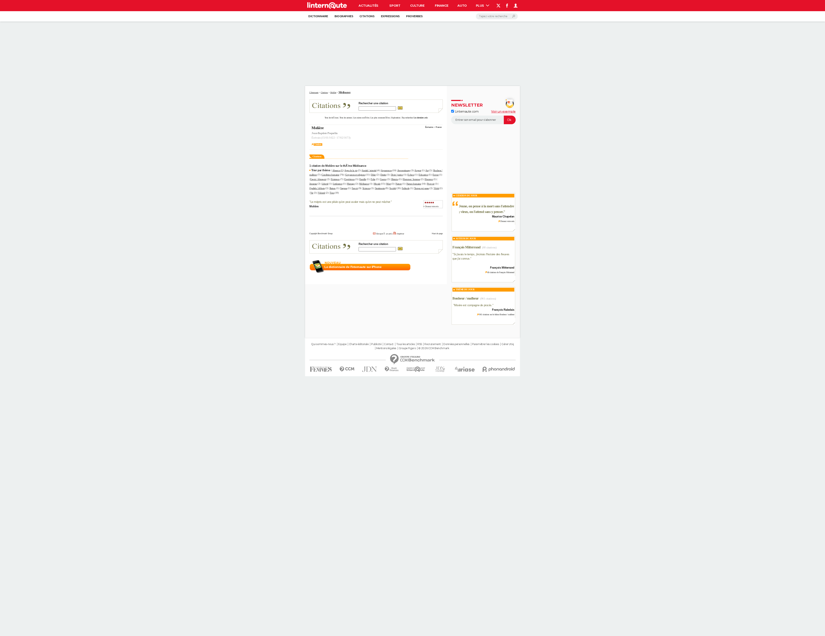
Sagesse (343, 188)
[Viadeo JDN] (440, 369)
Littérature (337, 183)
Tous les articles (405, 344)
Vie (311, 192)
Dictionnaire (318, 16)
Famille (362, 179)
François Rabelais (503, 309)
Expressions (390, 16)
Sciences (366, 188)
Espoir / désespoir (318, 179)
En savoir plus (433, 267)
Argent (418, 170)
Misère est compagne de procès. (473, 305)
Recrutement (432, 344)
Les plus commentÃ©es (380, 117)
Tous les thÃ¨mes (331, 117)
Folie (373, 179)
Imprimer (400, 234)
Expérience (349, 179)
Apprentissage (403, 170)
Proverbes (414, 16)
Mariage (350, 183)
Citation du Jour (466, 195)
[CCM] (347, 369)
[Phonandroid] (499, 369)
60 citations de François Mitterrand (500, 272)
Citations (366, 16)
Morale (377, 183)
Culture (417, 6)
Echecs (411, 174)
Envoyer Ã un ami (383, 234)
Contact (389, 344)
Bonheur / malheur (465, 298)
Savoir (355, 188)
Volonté (321, 192)
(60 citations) (489, 247)
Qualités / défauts (317, 188)
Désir (373, 174)
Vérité (436, 188)
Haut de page (437, 233)
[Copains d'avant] (416, 369)
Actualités (368, 6)
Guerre (383, 179)
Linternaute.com (466, 111)
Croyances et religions (355, 174)
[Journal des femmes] (320, 369)
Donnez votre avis (432, 206)
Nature (399, 183)
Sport (394, 6)
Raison (333, 188)
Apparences (386, 170)
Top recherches (407, 117)
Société (393, 188)
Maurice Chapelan (503, 216)
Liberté (325, 183)
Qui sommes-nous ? (323, 344)
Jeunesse (313, 183)
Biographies (344, 16)
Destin (383, 174)
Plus (480, 6)
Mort (388, 183)
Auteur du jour (466, 238)
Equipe (342, 344)
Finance (441, 6)
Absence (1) (337, 170)
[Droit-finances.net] (391, 369)
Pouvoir (430, 183)
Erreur (435, 174)
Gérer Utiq (507, 344)
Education (423, 174)
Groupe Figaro (407, 348)
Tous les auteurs (346, 117)
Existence (335, 179)
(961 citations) (488, 298)
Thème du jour (465, 289)
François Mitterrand (466, 247)
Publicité (376, 344)
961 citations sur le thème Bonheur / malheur (496, 314)
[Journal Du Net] (370, 369)
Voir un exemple (503, 111)
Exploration (395, 117)
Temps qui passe (421, 188)
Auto (462, 6)
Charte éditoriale (359, 344)
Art (427, 170)
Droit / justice (397, 174)
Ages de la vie (351, 170)
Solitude (405, 188)
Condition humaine (330, 174)
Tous (332, 192)
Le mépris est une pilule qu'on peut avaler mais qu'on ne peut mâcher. (350, 201)
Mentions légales (386, 348)
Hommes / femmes (411, 179)
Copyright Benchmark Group (321, 233)
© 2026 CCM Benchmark (433, 348)
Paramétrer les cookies (485, 344)
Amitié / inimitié (369, 170)
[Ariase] (464, 369)
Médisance (364, 183)
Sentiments (380, 188)
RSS (419, 344)
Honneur (429, 179)
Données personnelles (456, 344)
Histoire (394, 179)
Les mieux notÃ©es (361, 117)
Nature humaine (413, 183)
